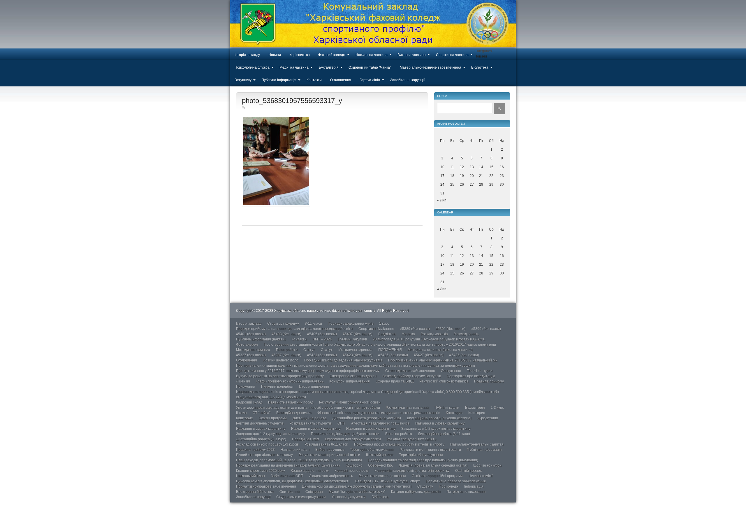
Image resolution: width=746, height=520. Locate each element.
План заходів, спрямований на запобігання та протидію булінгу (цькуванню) (299, 460)
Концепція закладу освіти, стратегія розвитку (411, 471)
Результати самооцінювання (382, 476)
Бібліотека (479, 67)
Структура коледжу (283, 323)
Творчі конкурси (479, 371)
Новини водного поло (280, 360)
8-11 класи (313, 323)
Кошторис (454, 413)
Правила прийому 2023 (255, 450)
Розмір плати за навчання (407, 408)
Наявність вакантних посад (290, 402)
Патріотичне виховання (466, 492)
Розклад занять (466, 334)
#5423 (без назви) (357, 355)
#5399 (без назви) (486, 329)
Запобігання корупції (407, 80)
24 (442, 184)
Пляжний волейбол (277, 387)
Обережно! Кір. (380, 465)
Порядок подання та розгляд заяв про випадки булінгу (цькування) (423, 460)
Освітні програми (272, 418)
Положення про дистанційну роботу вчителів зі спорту (399, 444)
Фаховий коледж (331, 55)
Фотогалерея (247, 344)
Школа (241, 413)
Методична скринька (253, 350)
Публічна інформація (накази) (261, 339)
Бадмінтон (387, 334)
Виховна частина (411, 55)
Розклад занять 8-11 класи (326, 444)
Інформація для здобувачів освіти (353, 439)
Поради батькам (305, 439)
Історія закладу (247, 55)
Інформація (473, 486)
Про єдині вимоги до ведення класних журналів (343, 360)
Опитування (451, 371)
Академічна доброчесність (331, 476)
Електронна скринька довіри (353, 376)
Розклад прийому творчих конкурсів (411, 376)
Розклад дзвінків (434, 334)
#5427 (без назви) (429, 355)
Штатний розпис (379, 455)
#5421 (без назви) (322, 355)
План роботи (287, 350)
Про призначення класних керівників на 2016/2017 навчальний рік (442, 360)
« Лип (441, 200)
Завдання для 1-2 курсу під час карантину (435, 429)
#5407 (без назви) (357, 334)
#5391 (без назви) (450, 329)
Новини (274, 55)
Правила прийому (489, 381)
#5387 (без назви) (286, 355)
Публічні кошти (446, 408)
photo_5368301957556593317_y (292, 101)
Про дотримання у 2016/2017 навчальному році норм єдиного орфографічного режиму (307, 371)
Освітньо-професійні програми (437, 476)
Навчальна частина (372, 55)
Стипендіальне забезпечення (410, 371)
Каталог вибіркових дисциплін (416, 492)
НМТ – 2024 (322, 339)
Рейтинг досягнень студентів (260, 423)
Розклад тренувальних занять (411, 439)
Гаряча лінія (370, 80)
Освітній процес (468, 471)
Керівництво (299, 55)
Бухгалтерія (329, 67)
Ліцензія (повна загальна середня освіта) (433, 465)
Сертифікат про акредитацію (471, 376)
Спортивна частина (452, 55)
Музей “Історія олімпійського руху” (357, 492)
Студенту (425, 486)
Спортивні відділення (376, 329)
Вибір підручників (329, 450)
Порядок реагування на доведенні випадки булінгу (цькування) (288, 465)
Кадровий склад (249, 402)
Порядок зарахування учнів (350, 323)
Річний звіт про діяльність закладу (264, 455)
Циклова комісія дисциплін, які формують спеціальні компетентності (292, 481)
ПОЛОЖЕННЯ (390, 350)
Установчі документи (349, 497)
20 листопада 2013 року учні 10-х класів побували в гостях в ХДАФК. (429, 339)
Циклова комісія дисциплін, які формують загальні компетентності (356, 486)
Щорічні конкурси (487, 465)
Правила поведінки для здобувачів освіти (345, 434)
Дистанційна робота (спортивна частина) (366, 418)
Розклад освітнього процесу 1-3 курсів (267, 444)
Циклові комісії (480, 476)
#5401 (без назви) (251, 334)
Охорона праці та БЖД (395, 381)
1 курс (384, 323)
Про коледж (448, 486)
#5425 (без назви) (393, 355)
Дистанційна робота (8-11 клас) (444, 434)
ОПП (341, 423)
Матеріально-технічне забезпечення (430, 67)
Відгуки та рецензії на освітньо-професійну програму (280, 376)
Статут (309, 350)
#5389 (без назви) (415, 329)
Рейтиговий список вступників (443, 381)
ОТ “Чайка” (261, 413)
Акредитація (487, 418)
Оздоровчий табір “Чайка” (370, 67)
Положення (245, 387)
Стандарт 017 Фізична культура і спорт (387, 481)
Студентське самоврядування (301, 497)
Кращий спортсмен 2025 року (260, 471)
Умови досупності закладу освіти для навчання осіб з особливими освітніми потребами (308, 408)
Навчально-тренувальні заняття (477, 444)
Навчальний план (295, 450)
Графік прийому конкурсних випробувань (289, 381)
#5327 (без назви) (251, 355)
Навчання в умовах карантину (440, 423)
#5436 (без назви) (464, 355)
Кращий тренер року (352, 471)
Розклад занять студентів (310, 423)
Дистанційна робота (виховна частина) (439, 418)
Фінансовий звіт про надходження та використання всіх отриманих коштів (378, 413)
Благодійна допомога (294, 413)
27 (472, 184)
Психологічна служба (252, 67)
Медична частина (294, 67)
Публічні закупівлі (352, 339)
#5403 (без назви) (286, 334)
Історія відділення (314, 387)
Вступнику (243, 80)
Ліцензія (243, 381)
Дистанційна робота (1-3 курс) (261, 439)
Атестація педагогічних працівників (380, 423)
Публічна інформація (278, 80)
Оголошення (340, 80)
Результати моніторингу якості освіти (350, 402)
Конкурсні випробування (349, 381)
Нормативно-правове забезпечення (456, 481)
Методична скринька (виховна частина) (440, 350)
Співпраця (314, 492)
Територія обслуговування (372, 450)
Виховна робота (398, 434)
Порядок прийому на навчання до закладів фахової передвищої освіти (294, 329)
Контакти (314, 80)
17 (442, 176)
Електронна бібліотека (255, 492)
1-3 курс (497, 408)
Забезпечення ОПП (287, 476)
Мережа (408, 334)
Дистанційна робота (309, 418)
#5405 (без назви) (322, 334)
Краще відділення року (310, 471)
